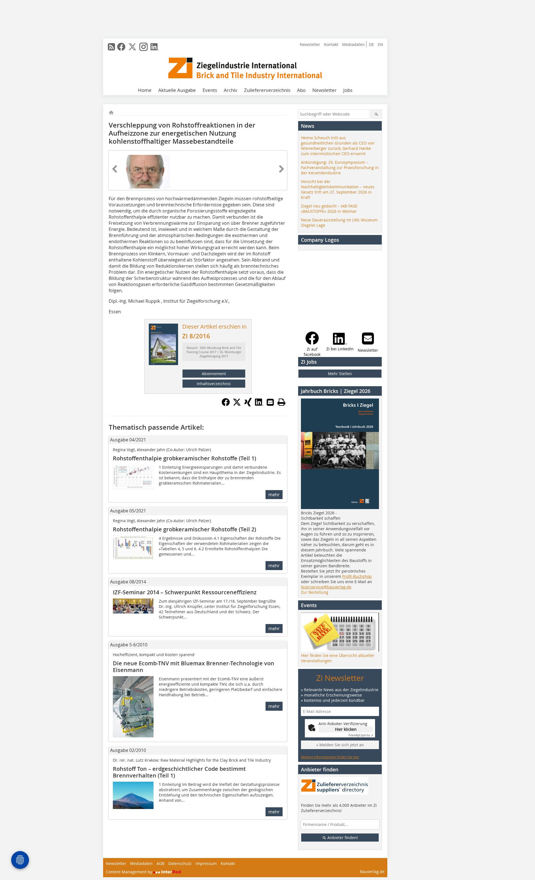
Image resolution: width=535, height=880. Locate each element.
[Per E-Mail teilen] (270, 402)
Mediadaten (353, 44)
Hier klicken (346, 729)
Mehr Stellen (340, 373)
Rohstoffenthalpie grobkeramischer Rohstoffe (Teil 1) (184, 458)
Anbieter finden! (342, 837)
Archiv (230, 90)
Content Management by (129, 871)
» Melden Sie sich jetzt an (340, 744)
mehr (274, 495)
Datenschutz (180, 863)
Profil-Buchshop (357, 576)
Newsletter (310, 44)
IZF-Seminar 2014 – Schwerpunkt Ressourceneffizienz (185, 592)
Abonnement (214, 373)
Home (145, 90)
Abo (301, 90)
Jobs (347, 90)
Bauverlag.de (372, 871)
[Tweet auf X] (236, 404)
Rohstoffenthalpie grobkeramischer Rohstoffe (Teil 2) (184, 529)
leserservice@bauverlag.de (326, 587)
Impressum (206, 863)
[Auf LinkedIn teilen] (259, 404)
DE (371, 44)
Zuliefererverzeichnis (267, 90)
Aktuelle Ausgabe (177, 90)
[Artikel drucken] (281, 402)
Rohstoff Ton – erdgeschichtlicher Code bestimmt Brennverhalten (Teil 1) (179, 772)
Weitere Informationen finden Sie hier (330, 757)
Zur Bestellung (314, 592)
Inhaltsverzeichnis (214, 383)
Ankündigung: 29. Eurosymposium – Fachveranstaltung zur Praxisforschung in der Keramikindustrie (340, 167)
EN (380, 44)
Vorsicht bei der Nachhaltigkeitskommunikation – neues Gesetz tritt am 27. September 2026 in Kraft (337, 189)
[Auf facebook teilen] (225, 404)
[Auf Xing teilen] (248, 404)
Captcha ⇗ (361, 735)
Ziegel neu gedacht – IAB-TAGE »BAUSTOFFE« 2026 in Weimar (329, 208)
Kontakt (331, 44)
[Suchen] (376, 114)
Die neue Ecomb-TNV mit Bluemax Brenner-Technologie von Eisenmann (193, 666)
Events (210, 90)
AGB (160, 863)
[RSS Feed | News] (111, 46)
